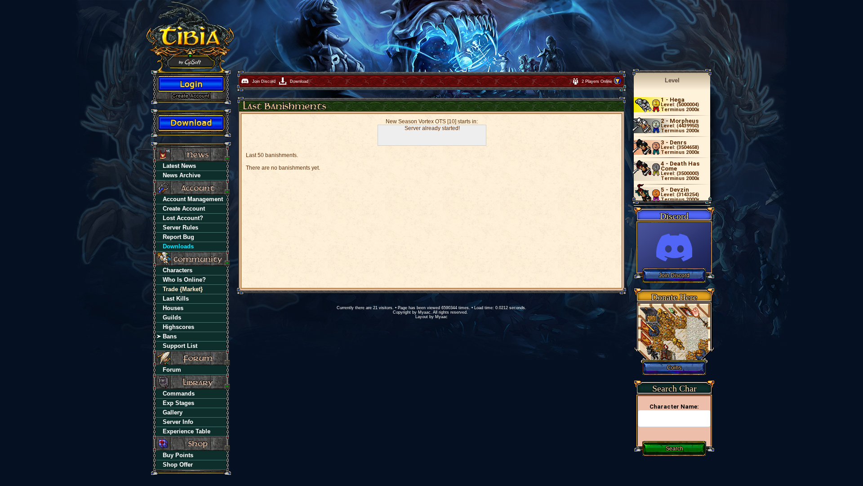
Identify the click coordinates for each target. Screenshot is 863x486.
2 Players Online (598, 81)
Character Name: (674, 406)
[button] (618, 83)
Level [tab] (672, 80)
